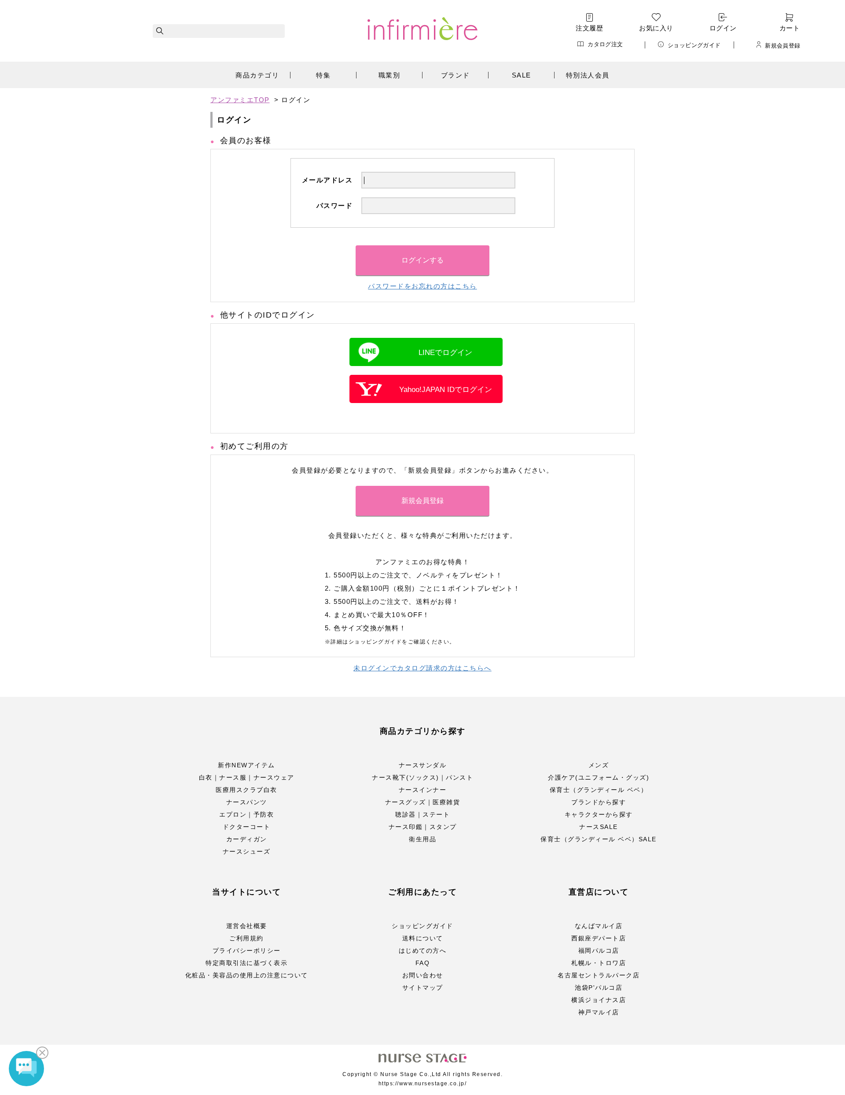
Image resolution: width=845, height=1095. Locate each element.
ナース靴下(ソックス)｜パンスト (422, 777)
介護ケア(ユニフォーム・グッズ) (598, 777)
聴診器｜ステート (422, 814)
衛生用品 (422, 839)
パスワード (334, 205)
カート (789, 28)
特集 (323, 75)
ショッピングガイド (694, 45)
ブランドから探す (598, 802)
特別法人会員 (588, 75)
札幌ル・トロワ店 (598, 962)
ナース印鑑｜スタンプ (423, 826)
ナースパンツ (246, 802)
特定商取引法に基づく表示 (246, 962)
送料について (422, 938)
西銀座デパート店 (598, 938)
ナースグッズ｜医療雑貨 (422, 802)
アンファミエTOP (240, 100)
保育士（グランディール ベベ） (599, 789)
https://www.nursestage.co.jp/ (422, 1083)
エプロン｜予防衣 (246, 814)
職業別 (389, 75)
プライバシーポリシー (247, 950)
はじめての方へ (423, 950)
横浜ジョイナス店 (598, 999)
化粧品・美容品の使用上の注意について (246, 975)
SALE (521, 75)
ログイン (723, 28)
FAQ (422, 962)
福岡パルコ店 (598, 950)
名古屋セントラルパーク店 (598, 975)
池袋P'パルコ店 (598, 987)
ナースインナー (423, 789)
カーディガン (246, 839)
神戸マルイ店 (598, 1012)
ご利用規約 (246, 938)
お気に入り (656, 28)
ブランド (455, 75)
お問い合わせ (422, 975)
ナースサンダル (423, 765)
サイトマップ (422, 987)
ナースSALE (598, 826)
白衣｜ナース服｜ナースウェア (246, 777)
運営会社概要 (246, 925)
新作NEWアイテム (246, 765)
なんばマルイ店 (599, 925)
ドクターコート (247, 826)
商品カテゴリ (257, 75)
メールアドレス (327, 180)
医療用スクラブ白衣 (246, 789)
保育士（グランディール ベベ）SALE (598, 839)
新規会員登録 (782, 45)
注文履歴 (589, 28)
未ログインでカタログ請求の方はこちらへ (422, 668)
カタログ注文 (605, 44)
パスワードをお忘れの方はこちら (422, 286)
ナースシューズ (247, 851)
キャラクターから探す (599, 814)
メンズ (598, 765)
